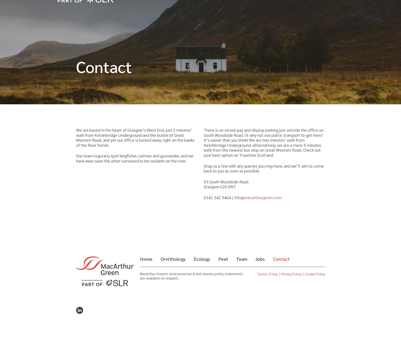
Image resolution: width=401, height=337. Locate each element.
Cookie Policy (315, 274)
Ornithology (173, 259)
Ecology (202, 259)
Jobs (260, 259)
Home (146, 259)
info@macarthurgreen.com (258, 197)
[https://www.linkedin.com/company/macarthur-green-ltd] (79, 310)
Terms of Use (267, 274)
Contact (281, 259)
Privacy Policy (291, 274)
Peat (223, 259)
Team (241, 259)
